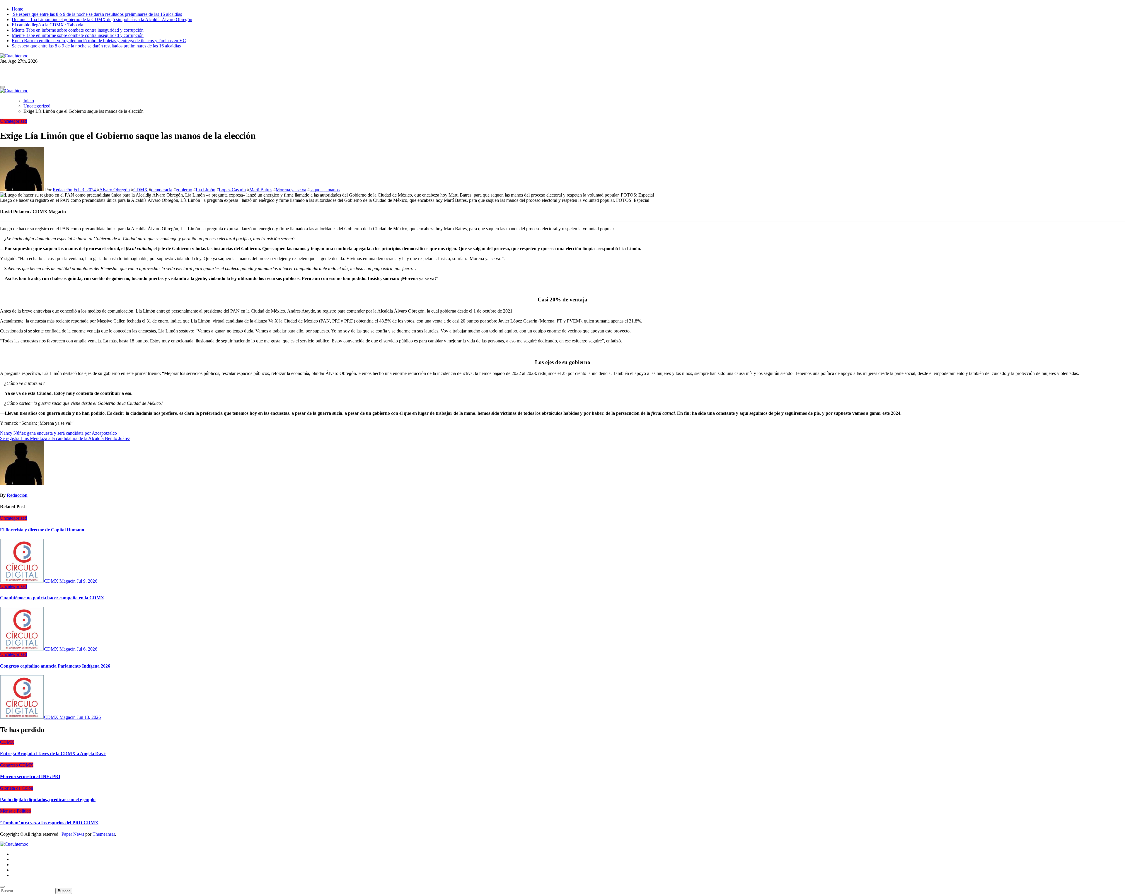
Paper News (73, 834)
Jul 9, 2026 (87, 581)
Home (17, 8)
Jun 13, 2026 (89, 717)
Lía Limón (205, 189)
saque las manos (325, 189)
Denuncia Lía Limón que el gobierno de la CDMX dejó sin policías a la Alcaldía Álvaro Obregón (102, 19)
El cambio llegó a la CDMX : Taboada (47, 24)
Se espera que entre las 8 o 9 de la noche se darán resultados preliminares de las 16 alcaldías (97, 14)
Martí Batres (260, 189)
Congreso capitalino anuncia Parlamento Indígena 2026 (55, 665)
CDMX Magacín (60, 581)
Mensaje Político (15, 810)
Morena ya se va (291, 189)
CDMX (140, 189)
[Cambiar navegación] (2, 87)
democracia (161, 189)
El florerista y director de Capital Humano (42, 529)
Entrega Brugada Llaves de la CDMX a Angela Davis (53, 753)
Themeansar (104, 834)
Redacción (62, 189)
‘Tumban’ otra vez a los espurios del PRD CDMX (49, 822)
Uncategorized (13, 121)
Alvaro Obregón (114, 189)
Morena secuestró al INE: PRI (30, 776)
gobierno (184, 189)
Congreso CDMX (16, 764)
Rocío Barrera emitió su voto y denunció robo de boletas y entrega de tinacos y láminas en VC (99, 40)
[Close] (2, 887)
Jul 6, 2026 (87, 648)
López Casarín (232, 189)
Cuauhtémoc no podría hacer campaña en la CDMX (52, 597)
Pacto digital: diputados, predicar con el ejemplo (48, 799)
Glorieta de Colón (16, 788)
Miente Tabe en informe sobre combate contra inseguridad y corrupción (78, 30)
